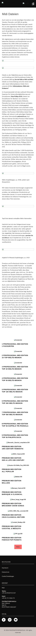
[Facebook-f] (4, 620)
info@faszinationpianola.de (13, 588)
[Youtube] (16, 620)
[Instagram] (10, 620)
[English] (25, 3)
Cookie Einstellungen (8, 576)
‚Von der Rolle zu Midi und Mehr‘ (23, 79)
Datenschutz (5, 572)
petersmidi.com (21, 116)
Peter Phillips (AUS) (16, 96)
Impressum (5, 568)
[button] (18, 547)
